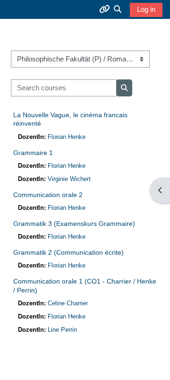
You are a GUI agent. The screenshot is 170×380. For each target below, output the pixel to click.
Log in (146, 9)
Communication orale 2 (48, 195)
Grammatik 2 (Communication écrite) (68, 252)
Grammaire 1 (33, 152)
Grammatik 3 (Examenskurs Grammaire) (74, 223)
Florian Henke (66, 136)
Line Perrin (62, 329)
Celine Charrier (68, 303)
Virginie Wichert (69, 178)
